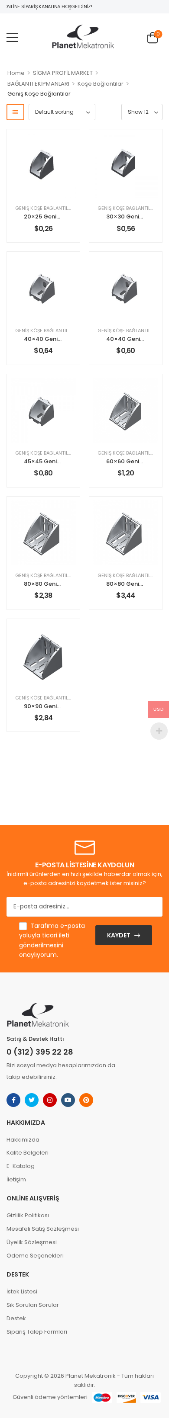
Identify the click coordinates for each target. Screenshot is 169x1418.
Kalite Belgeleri (27, 1153)
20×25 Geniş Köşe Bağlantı (62, 216)
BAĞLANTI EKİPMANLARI (38, 84)
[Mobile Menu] (12, 37)
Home (16, 73)
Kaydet (118, 935)
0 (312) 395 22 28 (39, 1051)
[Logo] (83, 37)
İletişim (16, 1179)
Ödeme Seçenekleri (35, 1255)
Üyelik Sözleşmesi (31, 1242)
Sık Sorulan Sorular (32, 1305)
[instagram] (50, 1100)
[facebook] (13, 1100)
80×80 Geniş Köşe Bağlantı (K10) (70, 584)
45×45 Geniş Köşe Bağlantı (62, 461)
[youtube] (68, 1100)
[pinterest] (86, 1100)
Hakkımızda (22, 1140)
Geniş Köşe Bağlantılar (44, 208)
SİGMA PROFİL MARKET (63, 73)
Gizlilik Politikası (27, 1215)
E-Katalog (20, 1166)
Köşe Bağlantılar (101, 84)
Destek (16, 1318)
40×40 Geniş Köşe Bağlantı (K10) (71, 339)
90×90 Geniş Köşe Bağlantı (62, 706)
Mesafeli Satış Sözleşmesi (42, 1229)
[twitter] (32, 1100)
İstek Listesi (21, 1291)
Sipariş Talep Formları (36, 1332)
